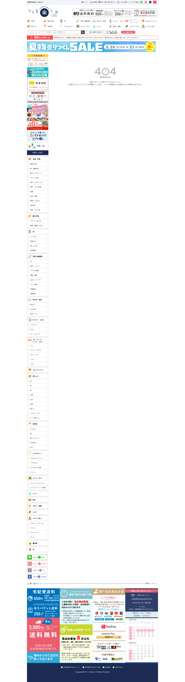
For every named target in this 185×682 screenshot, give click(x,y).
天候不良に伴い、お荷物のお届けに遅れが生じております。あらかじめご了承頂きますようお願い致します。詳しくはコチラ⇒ (96, 37)
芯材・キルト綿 (35, 210)
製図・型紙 (33, 275)
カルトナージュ (151, 21)
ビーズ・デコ (84, 26)
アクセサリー (68, 26)
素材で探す (33, 164)
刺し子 (32, 409)
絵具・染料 (117, 26)
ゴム (31, 345)
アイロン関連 (34, 270)
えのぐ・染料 (37, 506)
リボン (32, 364)
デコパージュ (34, 532)
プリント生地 (34, 178)
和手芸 (50, 26)
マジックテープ (35, 334)
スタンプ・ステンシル (37, 523)
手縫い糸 (33, 241)
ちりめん (33, 429)
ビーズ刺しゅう (35, 418)
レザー (35, 512)
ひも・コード (34, 354)
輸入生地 (51, 21)
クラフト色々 (150, 26)
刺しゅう (34, 26)
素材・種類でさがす (36, 225)
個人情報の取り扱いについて (71, 667)
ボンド (32, 537)
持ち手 (32, 304)
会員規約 (107, 667)
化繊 (31, 191)
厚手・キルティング (36, 182)
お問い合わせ (119, 667)
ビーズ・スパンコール (37, 483)
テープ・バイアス (35, 350)
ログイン (85, 2)
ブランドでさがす (35, 221)
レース (32, 359)
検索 (102, 2)
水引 (31, 447)
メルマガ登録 (135, 2)
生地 (32, 21)
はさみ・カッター (35, 280)
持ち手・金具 (101, 21)
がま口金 (33, 309)
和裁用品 (33, 293)
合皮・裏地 (33, 196)
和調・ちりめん (35, 201)
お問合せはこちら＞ (143, 595)
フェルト (33, 528)
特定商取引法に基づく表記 (92, 667)
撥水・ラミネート (35, 173)
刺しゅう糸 (33, 246)
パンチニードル (35, 413)
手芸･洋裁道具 (85, 21)
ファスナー (33, 325)
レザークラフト (135, 26)
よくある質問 (123, 2)
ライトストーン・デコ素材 (38, 487)
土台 (31, 399)
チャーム (33, 472)
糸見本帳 (33, 250)
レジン (99, 26)
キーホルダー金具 (35, 467)
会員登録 (94, 2)
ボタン (32, 329)
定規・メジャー (35, 266)
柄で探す (33, 205)
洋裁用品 (33, 289)
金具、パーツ (34, 314)
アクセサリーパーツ (36, 458)
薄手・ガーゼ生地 (35, 187)
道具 (31, 404)
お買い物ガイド (111, 2)
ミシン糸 (33, 236)
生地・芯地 (36, 159)
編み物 (35, 543)
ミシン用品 (33, 284)
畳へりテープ (34, 438)
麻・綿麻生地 (34, 168)
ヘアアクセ (33, 463)
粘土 (34, 500)
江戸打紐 (33, 443)
